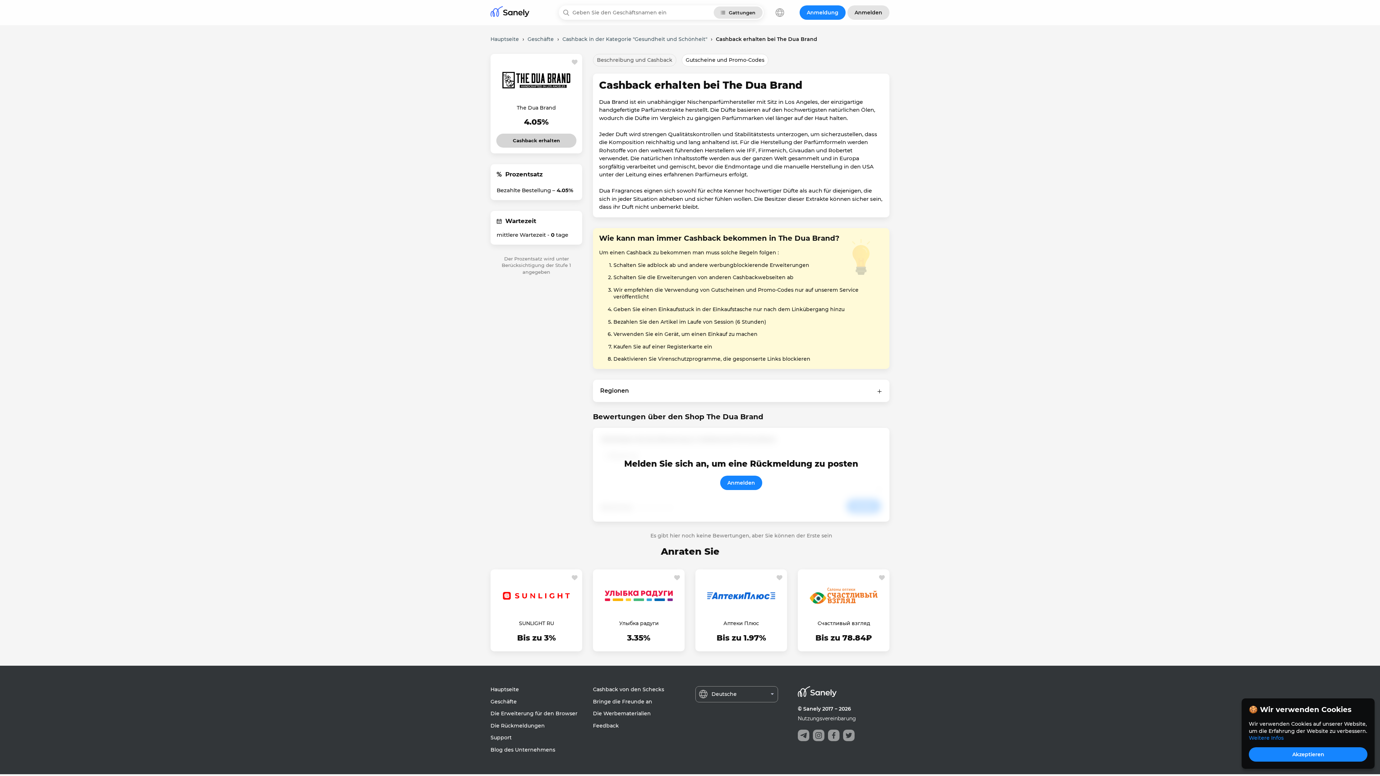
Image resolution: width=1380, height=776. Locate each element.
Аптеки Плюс (741, 623)
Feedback (606, 725)
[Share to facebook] (834, 735)
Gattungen (742, 12)
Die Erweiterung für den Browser (534, 713)
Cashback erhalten (536, 138)
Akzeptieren (1308, 754)
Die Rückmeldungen (518, 725)
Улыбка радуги (639, 623)
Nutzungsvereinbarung (827, 718)
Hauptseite (505, 689)
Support (501, 737)
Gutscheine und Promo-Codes (725, 60)
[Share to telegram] (803, 735)
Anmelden (741, 483)
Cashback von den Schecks (628, 689)
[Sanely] (510, 12)
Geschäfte (504, 701)
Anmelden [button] (868, 12)
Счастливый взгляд (844, 623)
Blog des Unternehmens (523, 750)
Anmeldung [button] (822, 12)
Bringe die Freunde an (622, 701)
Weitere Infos (1266, 738)
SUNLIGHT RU (536, 623)
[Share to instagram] (818, 735)
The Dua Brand (536, 108)
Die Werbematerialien (622, 713)
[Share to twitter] (849, 735)
